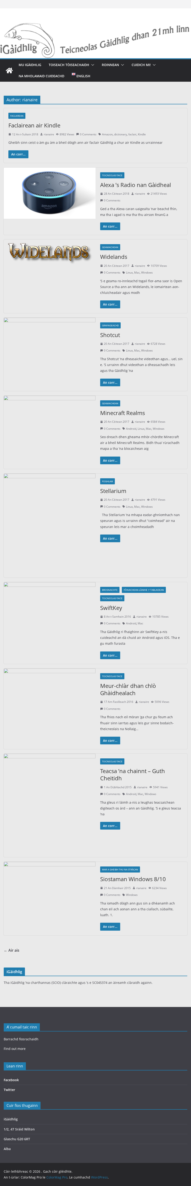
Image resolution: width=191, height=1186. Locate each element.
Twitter (9, 1089)
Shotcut (110, 335)
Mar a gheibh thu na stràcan (120, 869)
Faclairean (17, 115)
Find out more (15, 1048)
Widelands (113, 256)
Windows (147, 273)
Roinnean (110, 65)
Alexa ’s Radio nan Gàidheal (135, 185)
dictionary (120, 134)
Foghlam (107, 481)
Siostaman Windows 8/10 (133, 879)
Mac (137, 273)
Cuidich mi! (141, 65)
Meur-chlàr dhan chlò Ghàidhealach (128, 689)
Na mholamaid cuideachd (41, 76)
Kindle (142, 134)
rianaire (49, 134)
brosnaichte (110, 589)
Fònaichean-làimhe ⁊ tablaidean (144, 589)
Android (131, 429)
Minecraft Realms (122, 413)
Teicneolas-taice (112, 175)
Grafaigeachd (110, 325)
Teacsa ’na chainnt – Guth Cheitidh (132, 774)
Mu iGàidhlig (30, 65)
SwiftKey (111, 608)
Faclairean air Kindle (34, 125)
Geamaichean (110, 247)
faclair (132, 134)
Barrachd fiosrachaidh (21, 1039)
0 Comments (88, 134)
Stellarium (113, 491)
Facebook (11, 1080)
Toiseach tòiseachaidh (69, 65)
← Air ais (11, 950)
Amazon (107, 134)
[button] (91, 65)
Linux (129, 273)
